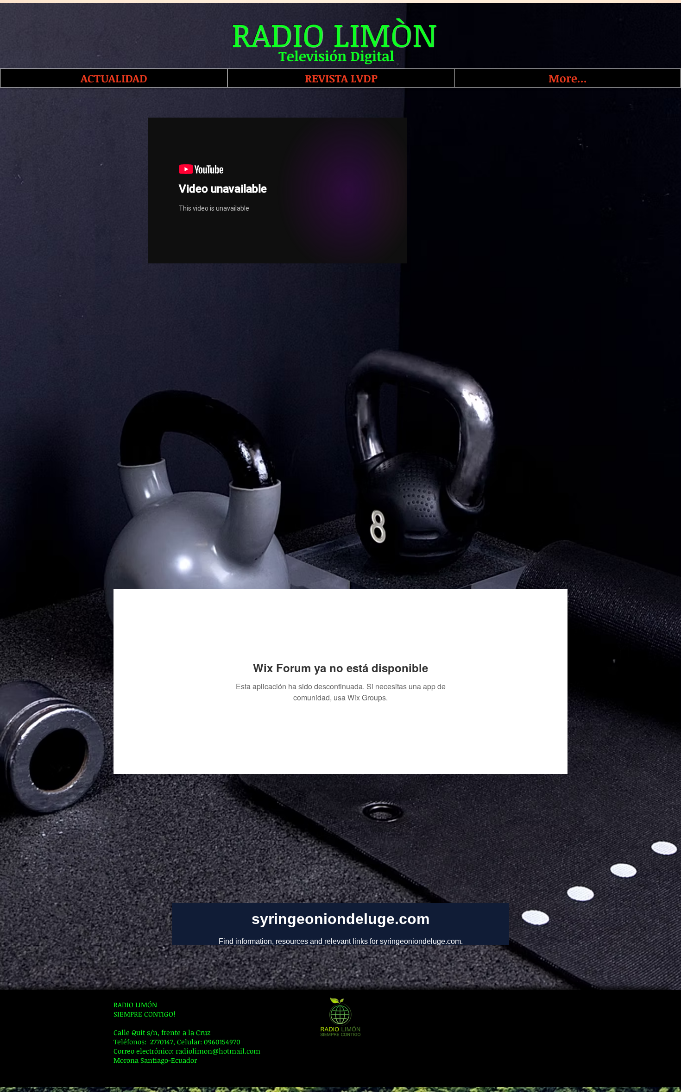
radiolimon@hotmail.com (218, 1050)
